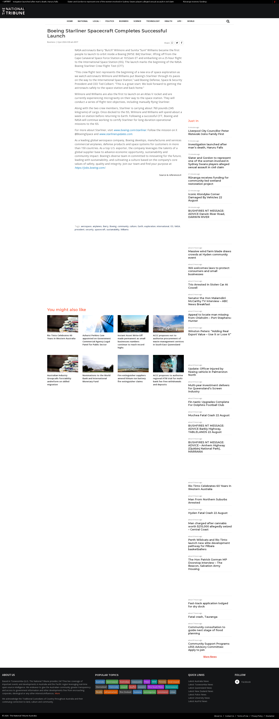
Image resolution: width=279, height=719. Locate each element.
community (123, 226)
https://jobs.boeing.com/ (90, 167)
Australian (124, 682)
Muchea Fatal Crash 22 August (209, 415)
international (163, 226)
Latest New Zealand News (200, 691)
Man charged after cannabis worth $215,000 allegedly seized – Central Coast (210, 526)
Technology (153, 21)
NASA (177, 226)
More (57, 693)
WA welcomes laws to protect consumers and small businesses (208, 271)
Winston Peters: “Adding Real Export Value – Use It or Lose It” (209, 333)
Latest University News (199, 697)
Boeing (113, 226)
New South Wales (155, 687)
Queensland (101, 687)
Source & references (169, 174)
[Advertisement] (224, 10)
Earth (140, 226)
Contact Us (229, 716)
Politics (109, 21)
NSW (154, 682)
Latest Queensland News (200, 687)
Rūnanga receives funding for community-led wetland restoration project (201, 1)
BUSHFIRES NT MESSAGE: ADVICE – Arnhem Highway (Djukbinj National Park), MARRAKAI (206, 447)
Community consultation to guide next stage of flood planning (206, 630)
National (83, 21)
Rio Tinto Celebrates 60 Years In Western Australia (209, 487)
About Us (218, 716)
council (124, 687)
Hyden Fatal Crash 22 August (208, 513)
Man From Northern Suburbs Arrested (207, 501)
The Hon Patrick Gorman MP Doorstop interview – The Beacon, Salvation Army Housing (207, 564)
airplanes (97, 226)
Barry (105, 226)
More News (210, 656)
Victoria (162, 682)
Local (96, 21)
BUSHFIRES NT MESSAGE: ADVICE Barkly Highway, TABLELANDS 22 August (206, 429)
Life (179, 21)
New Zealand (125, 692)
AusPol (132, 687)
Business (123, 21)
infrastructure (110, 692)
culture (133, 226)
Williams (125, 229)
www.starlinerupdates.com (115, 134)
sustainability (113, 229)
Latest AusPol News (197, 701)
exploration (150, 226)
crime (172, 692)
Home (70, 21)
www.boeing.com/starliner (130, 130)
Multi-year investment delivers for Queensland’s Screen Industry (208, 388)
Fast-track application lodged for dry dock (208, 605)
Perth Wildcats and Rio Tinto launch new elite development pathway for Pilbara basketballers (209, 544)
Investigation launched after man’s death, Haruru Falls (207, 146)
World (190, 21)
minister (142, 687)
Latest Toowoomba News (200, 684)
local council (173, 682)
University (113, 687)
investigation (149, 692)
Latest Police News (197, 694)
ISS (171, 226)
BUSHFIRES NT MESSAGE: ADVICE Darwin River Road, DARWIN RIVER (206, 214)
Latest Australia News (198, 681)
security (90, 229)
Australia (100, 682)
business (137, 692)
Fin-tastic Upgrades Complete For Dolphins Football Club (208, 403)
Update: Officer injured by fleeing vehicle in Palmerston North (208, 372)
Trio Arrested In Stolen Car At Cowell (208, 286)
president (79, 229)
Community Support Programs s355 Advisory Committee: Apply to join (208, 647)
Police (147, 682)
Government (112, 682)
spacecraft (100, 229)
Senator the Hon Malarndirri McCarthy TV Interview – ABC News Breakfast (208, 301)
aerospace (86, 226)
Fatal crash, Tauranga (202, 616)
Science (137, 21)
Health (168, 21)
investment (163, 692)
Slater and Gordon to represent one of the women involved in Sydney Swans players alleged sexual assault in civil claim (106, 1)
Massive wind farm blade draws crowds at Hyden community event (209, 254)
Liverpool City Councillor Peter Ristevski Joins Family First (208, 132)
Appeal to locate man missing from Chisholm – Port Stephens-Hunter (210, 318)
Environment (171, 687)
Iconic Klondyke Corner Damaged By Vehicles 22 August (205, 197)
